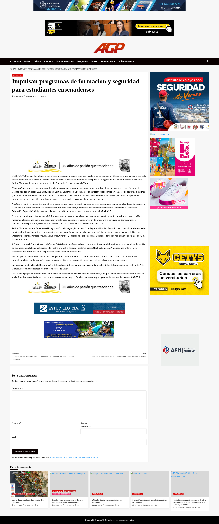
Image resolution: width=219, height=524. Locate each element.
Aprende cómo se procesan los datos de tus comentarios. (74, 457)
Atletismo (48, 61)
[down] (133, 61)
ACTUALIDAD (17, 75)
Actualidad (15, 61)
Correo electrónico (86, 424)
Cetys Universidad (70, 491)
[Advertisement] (79, 127)
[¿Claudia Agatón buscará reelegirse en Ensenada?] (109, 484)
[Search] (207, 61)
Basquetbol (82, 61)
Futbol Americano (65, 61)
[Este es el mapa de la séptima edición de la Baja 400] (29, 484)
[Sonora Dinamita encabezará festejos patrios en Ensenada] (150, 484)
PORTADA (30, 494)
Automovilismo (108, 61)
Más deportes (125, 61)
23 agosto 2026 (190, 507)
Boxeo (94, 61)
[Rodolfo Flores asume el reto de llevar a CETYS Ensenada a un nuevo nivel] (69, 484)
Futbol (27, 61)
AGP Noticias (18, 96)
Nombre (16, 423)
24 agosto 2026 (29, 505)
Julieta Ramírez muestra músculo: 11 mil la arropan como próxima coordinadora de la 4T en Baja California (189, 502)
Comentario (18, 388)
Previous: (43, 356)
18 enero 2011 (31, 96)
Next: (119, 354)
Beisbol (37, 61)
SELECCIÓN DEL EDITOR (61, 494)
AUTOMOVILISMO (19, 494)
